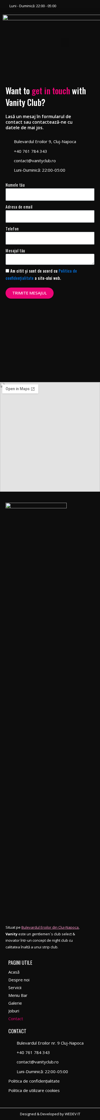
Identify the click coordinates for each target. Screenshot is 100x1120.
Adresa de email (19, 207)
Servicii (14, 987)
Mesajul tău (15, 250)
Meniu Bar (18, 995)
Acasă (13, 972)
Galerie (15, 1003)
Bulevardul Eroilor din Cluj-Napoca (50, 927)
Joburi (13, 1011)
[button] (65, 42)
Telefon (12, 229)
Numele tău (15, 185)
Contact (15, 1018)
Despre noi (18, 979)
